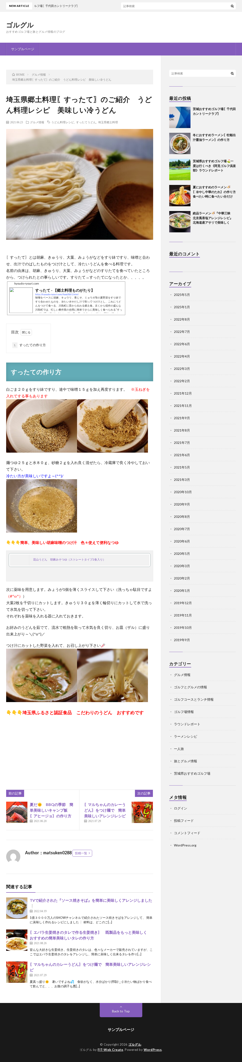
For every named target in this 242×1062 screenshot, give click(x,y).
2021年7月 (182, 443)
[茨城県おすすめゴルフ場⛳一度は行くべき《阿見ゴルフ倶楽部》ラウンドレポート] (179, 169)
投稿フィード (184, 820)
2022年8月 (182, 319)
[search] (232, 5)
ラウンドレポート (187, 724)
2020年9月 (182, 504)
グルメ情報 (37, 122)
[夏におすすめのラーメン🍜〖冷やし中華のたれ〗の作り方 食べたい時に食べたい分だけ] (179, 195)
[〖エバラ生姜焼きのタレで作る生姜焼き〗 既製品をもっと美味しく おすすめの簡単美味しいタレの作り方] (16, 940)
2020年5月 (182, 554)
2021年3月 (182, 480)
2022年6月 (182, 344)
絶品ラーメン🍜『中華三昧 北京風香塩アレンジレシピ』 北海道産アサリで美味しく (214, 217)
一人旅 (179, 749)
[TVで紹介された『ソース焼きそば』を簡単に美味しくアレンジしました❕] (16, 908)
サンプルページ (22, 49)
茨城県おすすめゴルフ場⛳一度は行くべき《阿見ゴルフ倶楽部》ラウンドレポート (214, 165)
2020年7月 (182, 529)
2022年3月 (182, 369)
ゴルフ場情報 (184, 712)
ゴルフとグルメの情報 (190, 687)
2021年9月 (182, 418)
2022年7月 (182, 332)
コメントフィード (187, 833)
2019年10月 (183, 627)
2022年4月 (182, 356)
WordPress (153, 1050)
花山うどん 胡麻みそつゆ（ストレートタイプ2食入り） (69, 559)
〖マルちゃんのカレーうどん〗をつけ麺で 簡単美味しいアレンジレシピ (107, 810)
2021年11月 (183, 406)
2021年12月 (183, 393)
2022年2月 (182, 381)
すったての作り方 (30, 345)
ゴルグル (20, 24)
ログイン (180, 808)
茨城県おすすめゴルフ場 (192, 773)
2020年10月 (183, 492)
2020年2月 (182, 578)
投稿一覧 (81, 853)
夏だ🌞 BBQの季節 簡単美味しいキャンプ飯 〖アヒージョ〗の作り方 (51, 810)
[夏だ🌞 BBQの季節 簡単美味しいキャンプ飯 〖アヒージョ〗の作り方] (16, 812)
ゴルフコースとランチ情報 (194, 699)
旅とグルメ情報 (185, 761)
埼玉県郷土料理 (108, 122)
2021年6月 (182, 455)
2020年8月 (182, 517)
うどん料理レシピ (62, 122)
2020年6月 (182, 541)
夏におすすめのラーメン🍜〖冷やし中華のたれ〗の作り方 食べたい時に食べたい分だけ (216, 191)
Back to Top (121, 1011)
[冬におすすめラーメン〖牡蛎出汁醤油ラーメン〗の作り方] (179, 143)
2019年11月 (183, 615)
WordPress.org (185, 845)
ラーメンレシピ (185, 736)
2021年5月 (182, 467)
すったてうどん (86, 122)
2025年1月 (182, 307)
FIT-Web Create (110, 1050)
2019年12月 (183, 603)
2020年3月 (182, 566)
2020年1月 (182, 590)
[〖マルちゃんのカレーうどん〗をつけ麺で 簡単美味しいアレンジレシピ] (142, 812)
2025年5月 (182, 295)
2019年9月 (182, 640)
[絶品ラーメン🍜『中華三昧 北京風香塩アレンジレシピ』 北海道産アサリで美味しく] (179, 221)
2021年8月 (182, 430)
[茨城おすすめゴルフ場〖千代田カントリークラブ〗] (179, 117)
